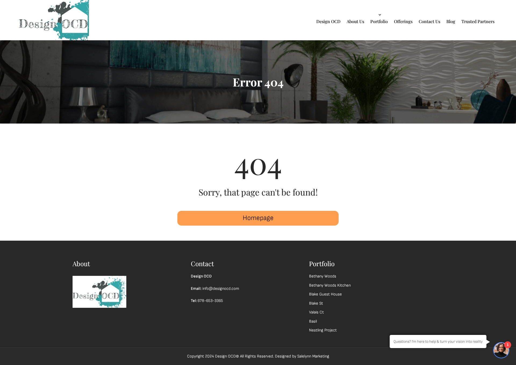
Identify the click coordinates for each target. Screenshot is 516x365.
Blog (450, 21)
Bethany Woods (322, 276)
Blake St (316, 303)
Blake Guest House (325, 294)
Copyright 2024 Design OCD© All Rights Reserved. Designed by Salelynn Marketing (258, 356)
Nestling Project (323, 330)
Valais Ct (316, 312)
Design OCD (328, 21)
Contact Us (429, 21)
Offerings (403, 21)
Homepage (258, 218)
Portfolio (379, 21)
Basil (313, 321)
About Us (355, 21)
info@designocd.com (220, 288)
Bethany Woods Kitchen (330, 285)
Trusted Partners (477, 21)
